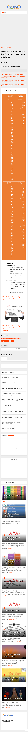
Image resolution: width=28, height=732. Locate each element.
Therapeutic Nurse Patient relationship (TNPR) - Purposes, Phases (13, 561)
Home (2, 47)
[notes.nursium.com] (14, 9)
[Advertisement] (14, 30)
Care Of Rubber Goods (11, 611)
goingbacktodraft (8, 47)
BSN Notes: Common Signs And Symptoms (8, 48)
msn (13, 47)
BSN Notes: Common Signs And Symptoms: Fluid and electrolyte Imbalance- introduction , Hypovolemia (13, 76)
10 (4, 695)
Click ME (5, 330)
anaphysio (10, 435)
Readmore (5, 501)
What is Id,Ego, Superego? (13, 698)
